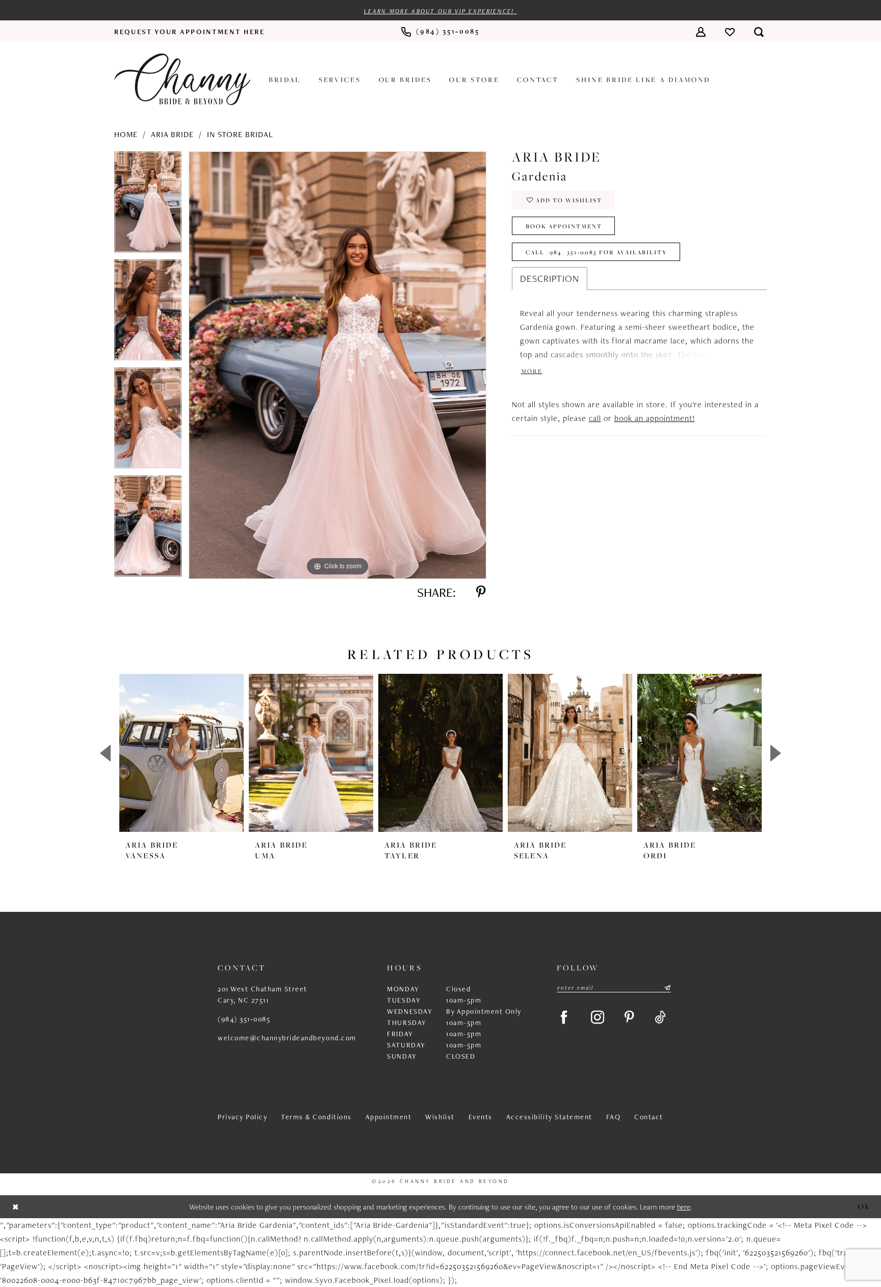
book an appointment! (654, 418)
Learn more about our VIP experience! (440, 11)
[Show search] (758, 31)
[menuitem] (190, 31)
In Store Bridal (240, 134)
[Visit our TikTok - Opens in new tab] (660, 1017)
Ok (864, 1206)
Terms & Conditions (316, 1116)
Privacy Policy (242, 1116)
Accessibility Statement (549, 1116)
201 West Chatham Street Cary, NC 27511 (262, 994)
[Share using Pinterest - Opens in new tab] (481, 592)
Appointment (389, 1116)
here (683, 1207)
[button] (700, 31)
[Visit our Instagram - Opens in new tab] (597, 1017)
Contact (648, 1116)
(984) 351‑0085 (244, 1018)
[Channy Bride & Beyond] (182, 79)
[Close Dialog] (15, 1207)
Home (126, 134)
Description (549, 278)
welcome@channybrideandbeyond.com (287, 1037)
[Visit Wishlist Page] (729, 31)
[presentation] (181, 753)
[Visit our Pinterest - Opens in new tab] (629, 1017)
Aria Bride (172, 134)
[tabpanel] (148, 205)
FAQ (613, 1116)
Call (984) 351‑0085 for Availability (596, 252)
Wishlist (439, 1116)
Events (481, 1116)
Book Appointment (564, 226)
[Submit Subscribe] (667, 987)
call (595, 418)
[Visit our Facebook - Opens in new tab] (564, 1017)
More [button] (531, 371)
